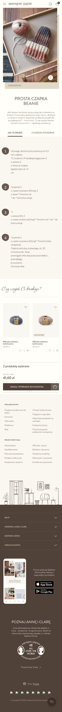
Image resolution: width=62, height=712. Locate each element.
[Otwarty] (4, 4)
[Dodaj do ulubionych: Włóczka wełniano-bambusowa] (25, 307)
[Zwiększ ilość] (27, 350)
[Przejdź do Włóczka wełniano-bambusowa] (16, 320)
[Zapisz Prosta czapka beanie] (50, 77)
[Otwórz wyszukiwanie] (50, 4)
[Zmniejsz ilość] (20, 350)
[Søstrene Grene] (20, 4)
